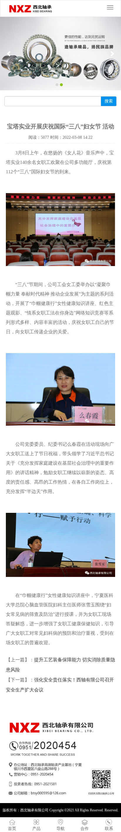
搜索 (109, 101)
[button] (9, 53)
